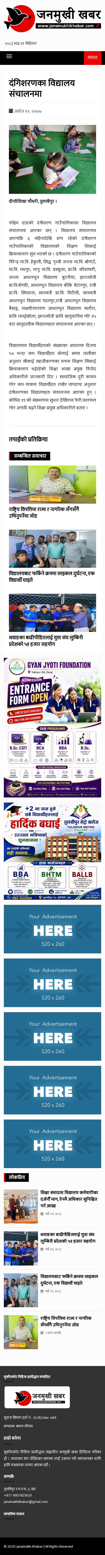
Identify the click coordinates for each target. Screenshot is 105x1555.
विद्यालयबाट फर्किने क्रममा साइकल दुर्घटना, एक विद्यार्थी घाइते (52, 577)
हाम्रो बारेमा (12, 1438)
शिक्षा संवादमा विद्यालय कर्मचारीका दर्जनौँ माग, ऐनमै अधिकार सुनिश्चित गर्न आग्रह (69, 1199)
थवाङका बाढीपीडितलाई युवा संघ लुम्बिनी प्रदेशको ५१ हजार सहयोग (46, 641)
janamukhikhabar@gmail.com (26, 1502)
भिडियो (92, 57)
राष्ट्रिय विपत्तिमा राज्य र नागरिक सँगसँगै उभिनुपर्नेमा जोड (44, 512)
